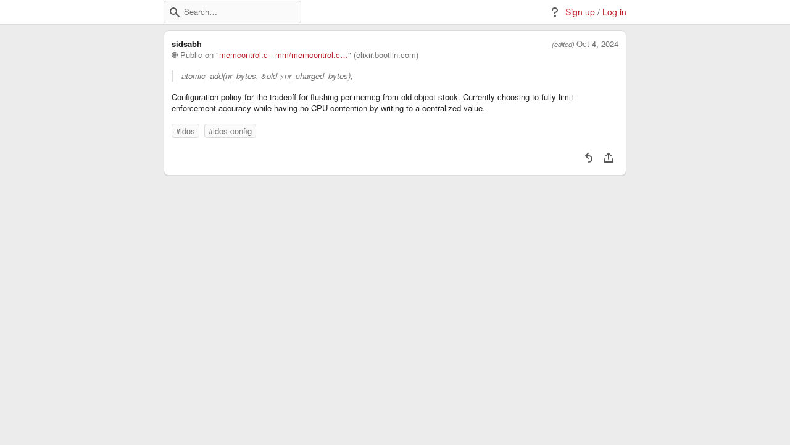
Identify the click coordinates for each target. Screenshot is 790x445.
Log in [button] (614, 12)
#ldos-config (230, 131)
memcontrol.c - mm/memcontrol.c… (283, 55)
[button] (175, 12)
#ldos (185, 131)
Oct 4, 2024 (597, 43)
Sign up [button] (580, 12)
